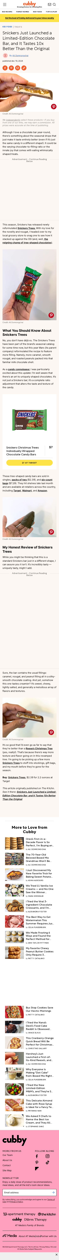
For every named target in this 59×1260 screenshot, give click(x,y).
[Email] (17, 67)
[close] (56, 1254)
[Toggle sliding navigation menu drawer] (4, 4)
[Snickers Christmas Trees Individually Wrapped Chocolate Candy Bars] (29, 421)
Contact (7, 1165)
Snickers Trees (11, 762)
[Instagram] (47, 1156)
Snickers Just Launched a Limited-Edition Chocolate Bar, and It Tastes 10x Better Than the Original (29, 795)
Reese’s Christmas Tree (39, 748)
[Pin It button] (53, 106)
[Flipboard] (37, 1168)
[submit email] (53, 1192)
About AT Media (27, 1236)
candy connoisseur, (19, 369)
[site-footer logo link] (10, 1236)
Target (17, 490)
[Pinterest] (11, 67)
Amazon (42, 490)
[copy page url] (23, 67)
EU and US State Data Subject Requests (36, 1248)
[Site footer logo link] (15, 1140)
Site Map (7, 1170)
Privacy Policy (16, 1202)
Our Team (8, 1155)
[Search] (54, 4)
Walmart (27, 490)
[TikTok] (47, 1162)
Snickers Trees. (26, 228)
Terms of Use (33, 1247)
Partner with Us (48, 1236)
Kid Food (7, 27)
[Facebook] (5, 67)
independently (13, 120)
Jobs (37, 1236)
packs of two (19, 479)
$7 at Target (29, 462)
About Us (7, 1160)
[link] (40, 842)
